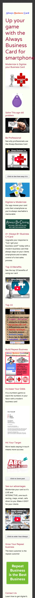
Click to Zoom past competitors (17, 479)
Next (28, 100)
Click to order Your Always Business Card (17, 537)
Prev (7, 100)
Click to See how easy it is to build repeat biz (17, 177)
